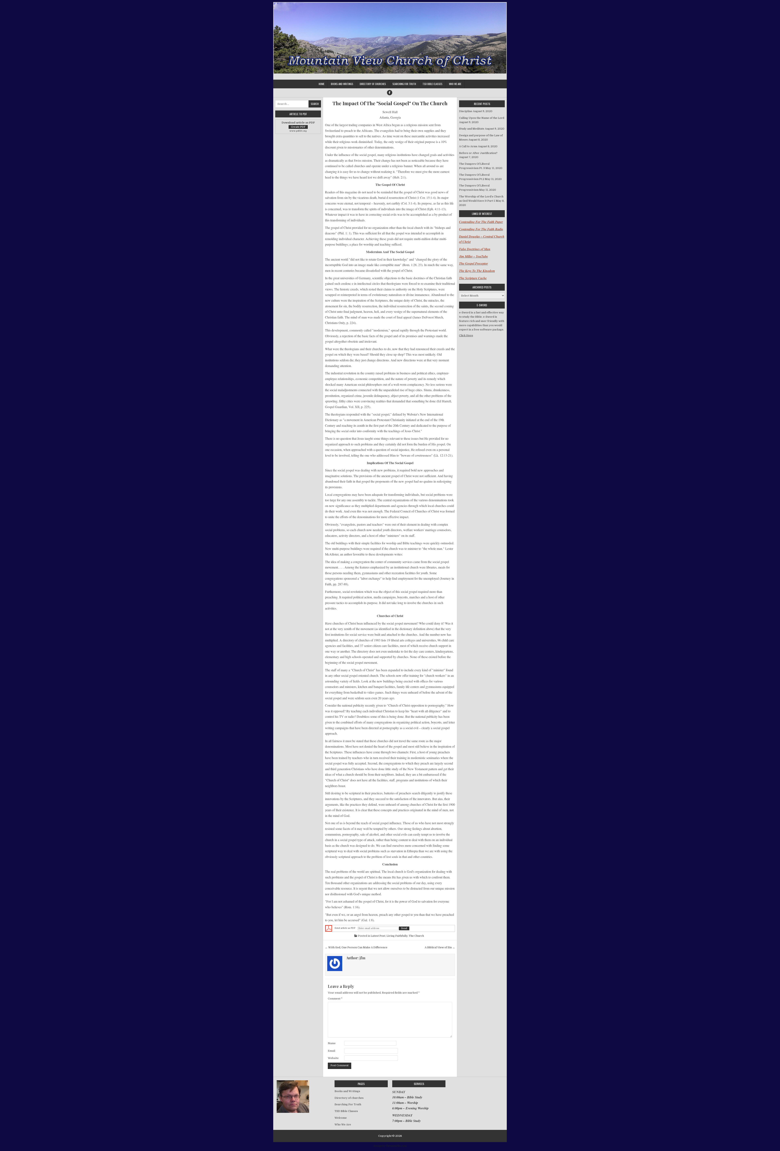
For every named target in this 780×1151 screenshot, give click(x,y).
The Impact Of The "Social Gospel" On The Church (390, 103)
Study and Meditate (471, 128)
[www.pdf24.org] (328, 928)
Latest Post (378, 935)
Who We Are (455, 84)
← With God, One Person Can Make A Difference (356, 947)
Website (333, 1058)
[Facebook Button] (389, 92)
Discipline (465, 111)
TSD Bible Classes (432, 84)
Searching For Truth (404, 84)
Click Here (466, 335)
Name (332, 1043)
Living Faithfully (397, 935)
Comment (335, 998)
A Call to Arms (468, 146)
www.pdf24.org (298, 131)
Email (331, 1050)
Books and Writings (342, 84)
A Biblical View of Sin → (440, 947)
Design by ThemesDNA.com (390, 1146)
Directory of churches (373, 84)
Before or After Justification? (478, 153)
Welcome (341, 1117)
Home (321, 84)
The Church (416, 935)
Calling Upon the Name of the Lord (481, 117)
